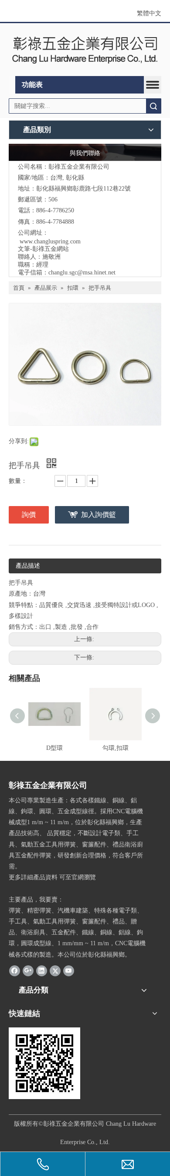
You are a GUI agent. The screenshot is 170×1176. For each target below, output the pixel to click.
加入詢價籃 (98, 514)
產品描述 (28, 565)
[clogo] (85, 50)
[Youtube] (68, 970)
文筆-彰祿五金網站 (43, 249)
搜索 (153, 106)
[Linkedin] (41, 970)
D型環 (54, 748)
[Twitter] (55, 970)
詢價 (29, 514)
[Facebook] (14, 970)
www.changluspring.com (50, 241)
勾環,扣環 (115, 748)
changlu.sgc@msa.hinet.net (82, 272)
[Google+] (28, 970)
